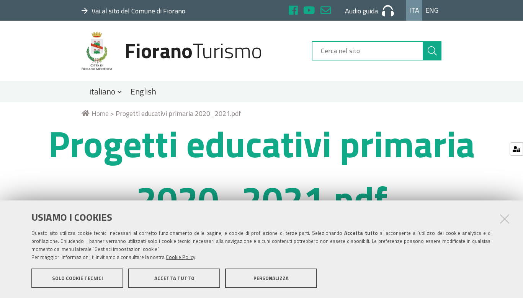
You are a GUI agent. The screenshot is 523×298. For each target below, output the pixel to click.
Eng (431, 10)
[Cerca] (432, 50)
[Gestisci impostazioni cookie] (516, 149)
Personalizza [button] (271, 278)
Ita (414, 10)
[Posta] (325, 11)
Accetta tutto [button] (174, 278)
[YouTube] (309, 11)
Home (100, 113)
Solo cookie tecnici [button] (77, 278)
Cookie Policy (180, 257)
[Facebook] (293, 11)
